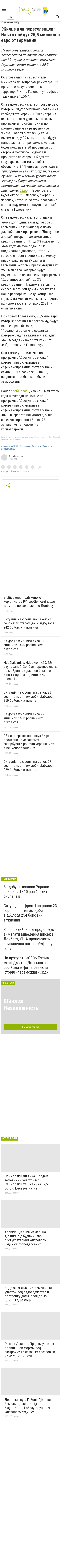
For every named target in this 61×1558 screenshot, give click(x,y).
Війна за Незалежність (21, 1004)
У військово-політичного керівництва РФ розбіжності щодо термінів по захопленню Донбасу (29, 601)
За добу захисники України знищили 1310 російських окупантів (26, 891)
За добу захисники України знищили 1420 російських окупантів (24, 645)
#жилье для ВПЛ (9, 446)
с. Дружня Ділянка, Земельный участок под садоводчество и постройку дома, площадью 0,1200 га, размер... (28, 1294)
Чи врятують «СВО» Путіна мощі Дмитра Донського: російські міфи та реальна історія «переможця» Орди (26, 965)
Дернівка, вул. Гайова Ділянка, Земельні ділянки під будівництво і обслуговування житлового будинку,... (28, 1406)
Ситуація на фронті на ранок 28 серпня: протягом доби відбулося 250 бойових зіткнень (29, 696)
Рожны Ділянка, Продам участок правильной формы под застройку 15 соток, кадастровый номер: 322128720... (30, 1350)
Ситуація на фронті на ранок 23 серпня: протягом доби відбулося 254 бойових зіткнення (30, 913)
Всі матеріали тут (30, 1027)
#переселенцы (8, 449)
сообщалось (20, 391)
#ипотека (47, 446)
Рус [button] (10, 17)
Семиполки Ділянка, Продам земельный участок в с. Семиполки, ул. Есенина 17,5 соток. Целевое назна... (26, 1182)
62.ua (23, 190)
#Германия (24, 446)
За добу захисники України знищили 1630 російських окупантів (24, 718)
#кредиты (36, 446)
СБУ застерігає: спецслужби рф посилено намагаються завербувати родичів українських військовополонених (29, 742)
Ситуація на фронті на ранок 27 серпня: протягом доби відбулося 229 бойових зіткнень (29, 766)
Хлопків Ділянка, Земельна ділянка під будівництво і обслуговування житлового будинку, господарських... (25, 1238)
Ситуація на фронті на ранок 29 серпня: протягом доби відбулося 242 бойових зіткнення (29, 623)
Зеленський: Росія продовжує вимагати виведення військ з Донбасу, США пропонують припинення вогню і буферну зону (29, 939)
